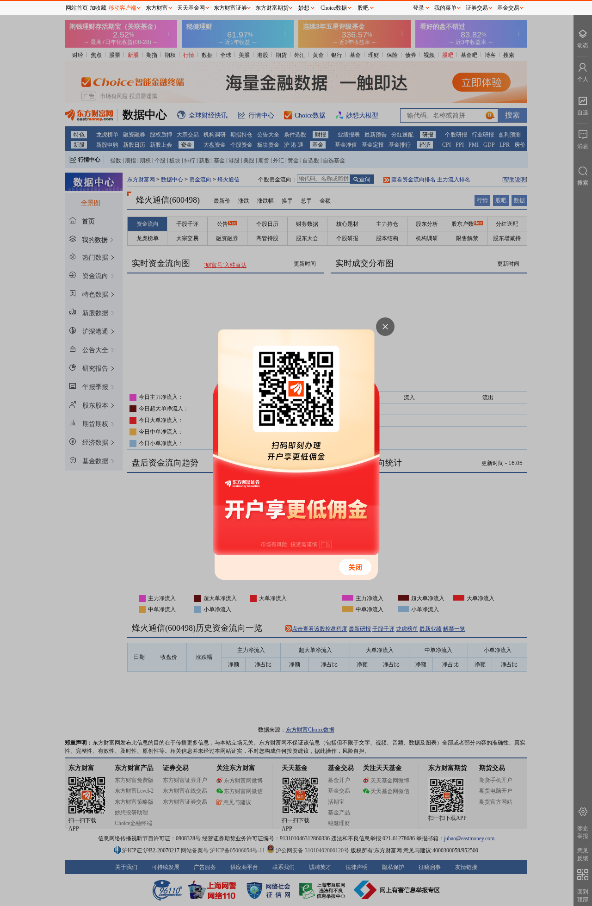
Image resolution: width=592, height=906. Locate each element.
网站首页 (77, 8)
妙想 (303, 8)
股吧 (363, 8)
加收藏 (98, 8)
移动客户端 (122, 8)
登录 (418, 8)
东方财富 (157, 8)
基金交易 (508, 8)
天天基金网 (191, 8)
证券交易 (477, 8)
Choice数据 (334, 8)
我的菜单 (445, 8)
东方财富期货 (272, 8)
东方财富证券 (230, 8)
